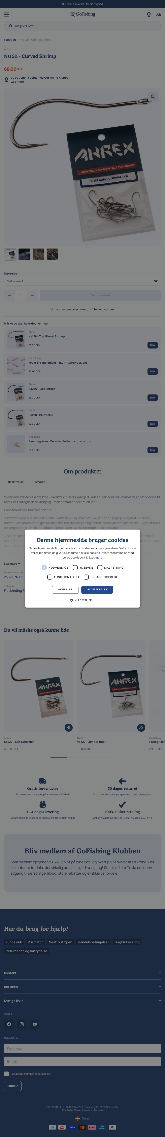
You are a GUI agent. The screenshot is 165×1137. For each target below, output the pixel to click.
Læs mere (95, 558)
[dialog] (82, 568)
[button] (82, 600)
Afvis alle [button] (65, 589)
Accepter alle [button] (97, 589)
